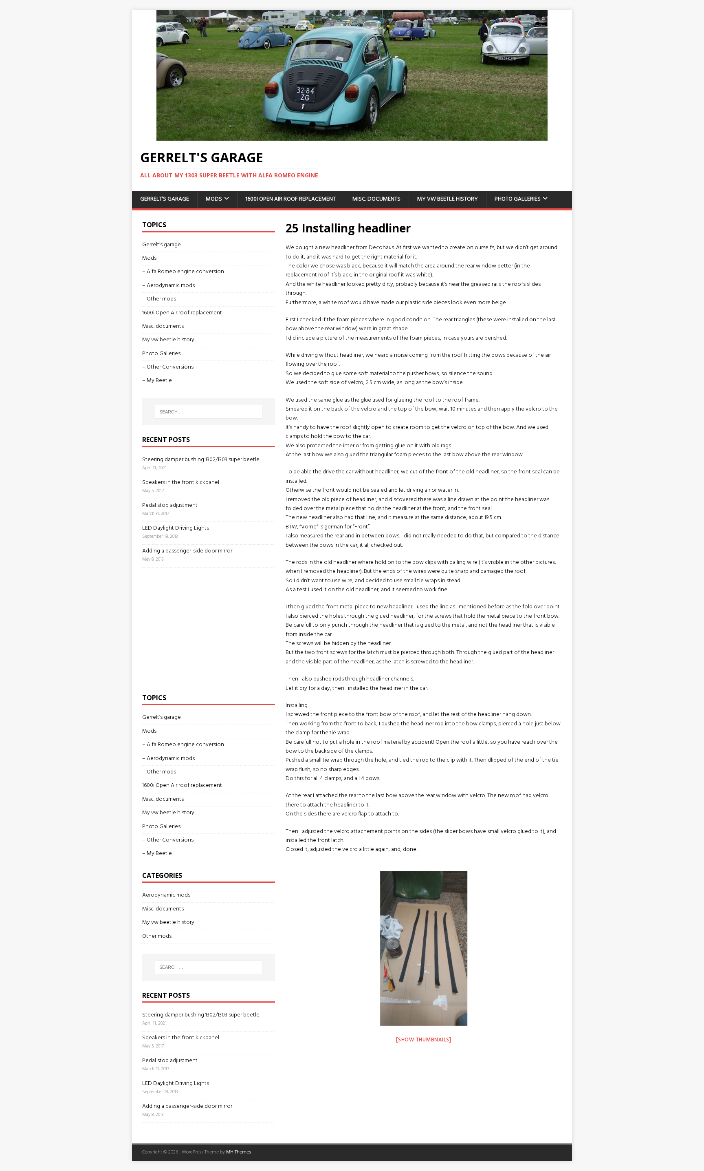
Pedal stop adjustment (170, 505)
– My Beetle (157, 380)
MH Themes (238, 1152)
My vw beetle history (447, 199)
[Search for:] (208, 412)
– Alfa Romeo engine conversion (183, 271)
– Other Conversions (168, 367)
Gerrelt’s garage (164, 199)
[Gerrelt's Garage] (352, 136)
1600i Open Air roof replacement (291, 199)
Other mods (157, 936)
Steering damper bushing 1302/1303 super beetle (201, 459)
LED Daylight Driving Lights (175, 528)
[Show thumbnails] (423, 1040)
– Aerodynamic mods (168, 285)
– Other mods (159, 299)
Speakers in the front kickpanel (180, 482)
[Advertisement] (203, 629)
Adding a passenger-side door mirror (187, 551)
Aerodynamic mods (166, 895)
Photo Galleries (518, 199)
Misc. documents (376, 199)
